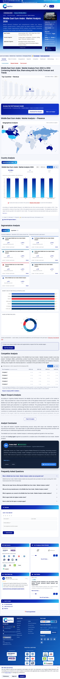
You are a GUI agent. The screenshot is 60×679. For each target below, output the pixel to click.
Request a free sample (35, 202)
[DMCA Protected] (15, 565)
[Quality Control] (4, 559)
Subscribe (54, 632)
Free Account (23, 63)
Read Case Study (35, 590)
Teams (18, 627)
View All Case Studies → (45, 597)
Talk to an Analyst (50, 111)
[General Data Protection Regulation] (8, 559)
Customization (5, 63)
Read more (6, 460)
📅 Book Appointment (30, 611)
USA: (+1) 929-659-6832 (9, 0)
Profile (13, 464)
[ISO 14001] (24, 556)
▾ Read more (22, 47)
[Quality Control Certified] (32, 663)
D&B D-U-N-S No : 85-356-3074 (50, 0)
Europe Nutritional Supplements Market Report (13, 588)
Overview (4, 59)
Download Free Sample (36, 111)
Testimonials (19, 635)
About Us (19, 623)
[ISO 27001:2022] (9, 556)
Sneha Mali (52, 22)
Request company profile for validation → (11, 391)
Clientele (18, 631)
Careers (18, 629)
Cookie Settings (31, 627)
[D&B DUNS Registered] (45, 654)
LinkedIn (7, 464)
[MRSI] (13, 550)
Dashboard (42, 59)
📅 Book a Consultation (48, 48)
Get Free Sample (8, 348)
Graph (50, 167)
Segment (29, 59)
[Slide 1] (32, 555)
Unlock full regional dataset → (10, 219)
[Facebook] (41, 639)
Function (5, 230)
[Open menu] (56, 6)
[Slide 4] (35, 555)
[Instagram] (45, 639)
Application (14, 230)
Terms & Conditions (32, 623)
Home (4, 15)
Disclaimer (30, 631)
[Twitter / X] (51, 639)
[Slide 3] (34, 555)
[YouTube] (54, 639)
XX (50, 170)
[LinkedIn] (48, 639)
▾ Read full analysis (30, 419)
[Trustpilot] (5, 568)
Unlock (27, 247)
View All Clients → (44, 559)
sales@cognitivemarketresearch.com (10, 635)
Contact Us (5, 624)
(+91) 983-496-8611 (7, 628)
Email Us (6, 608)
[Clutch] (19, 565)
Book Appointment (34, 56)
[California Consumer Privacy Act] (12, 559)
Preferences (6, 676)
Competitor (35, 59)
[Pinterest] (41, 642)
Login (52, 6)
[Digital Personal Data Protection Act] (16, 559)
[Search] (47, 6)
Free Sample (26, 56)
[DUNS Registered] (4, 565)
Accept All (22, 676)
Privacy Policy (8, 672)
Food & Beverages (11, 15)
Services (18, 625)
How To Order (31, 633)
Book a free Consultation (49, 464)
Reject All (14, 676)
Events (18, 637)
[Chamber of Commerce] (10, 565)
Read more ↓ (5, 213)
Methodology (51, 59)
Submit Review (8, 532)
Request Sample (14, 63)
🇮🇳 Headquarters (7, 637)
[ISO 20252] (18, 556)
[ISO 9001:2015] (4, 556)
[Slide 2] (33, 555)
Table (56, 167)
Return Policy (30, 629)
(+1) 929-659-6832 (8, 604)
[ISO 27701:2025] (14, 556)
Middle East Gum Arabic (9, 162)
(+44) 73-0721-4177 (8, 606)
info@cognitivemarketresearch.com (29, 2)
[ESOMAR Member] (5, 550)
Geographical (21, 59)
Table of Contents (12, 59)
